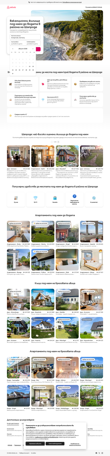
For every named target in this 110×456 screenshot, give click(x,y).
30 (33, 70)
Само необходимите (55, 443)
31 (12, 73)
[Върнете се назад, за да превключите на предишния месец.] (12, 48)
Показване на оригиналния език (72, 2)
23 (33, 66)
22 (29, 66)
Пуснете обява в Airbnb (93, 7)
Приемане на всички (35, 443)
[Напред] (58, 142)
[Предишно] (51, 142)
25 (16, 70)
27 (23, 70)
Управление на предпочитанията (75, 444)
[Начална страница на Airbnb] (11, 7)
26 (19, 70)
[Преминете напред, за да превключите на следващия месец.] (32, 48)
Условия (33, 453)
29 (29, 70)
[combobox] (25, 38)
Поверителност (24, 453)
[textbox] (17, 44)
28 (26, 70)
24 (12, 70)
